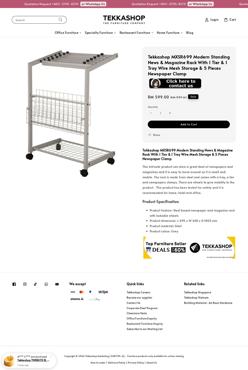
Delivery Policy (116, 362)
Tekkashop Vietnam (196, 297)
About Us (152, 362)
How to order (98, 362)
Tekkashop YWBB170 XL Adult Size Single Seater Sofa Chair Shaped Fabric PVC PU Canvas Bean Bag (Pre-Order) (33, 360)
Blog (189, 32)
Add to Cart (189, 124)
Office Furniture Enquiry (142, 318)
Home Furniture (168, 32)
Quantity (153, 106)
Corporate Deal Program (142, 308)
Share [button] (156, 135)
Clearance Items (137, 313)
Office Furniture (66, 32)
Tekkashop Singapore (197, 292)
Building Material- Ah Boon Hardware (208, 303)
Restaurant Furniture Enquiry (145, 323)
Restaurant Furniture (135, 32)
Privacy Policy (136, 362)
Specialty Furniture (99, 32)
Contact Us (133, 303)
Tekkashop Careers (138, 292)
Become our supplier (139, 297)
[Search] (60, 19)
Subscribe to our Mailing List (144, 329)
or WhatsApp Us (89, 4)
